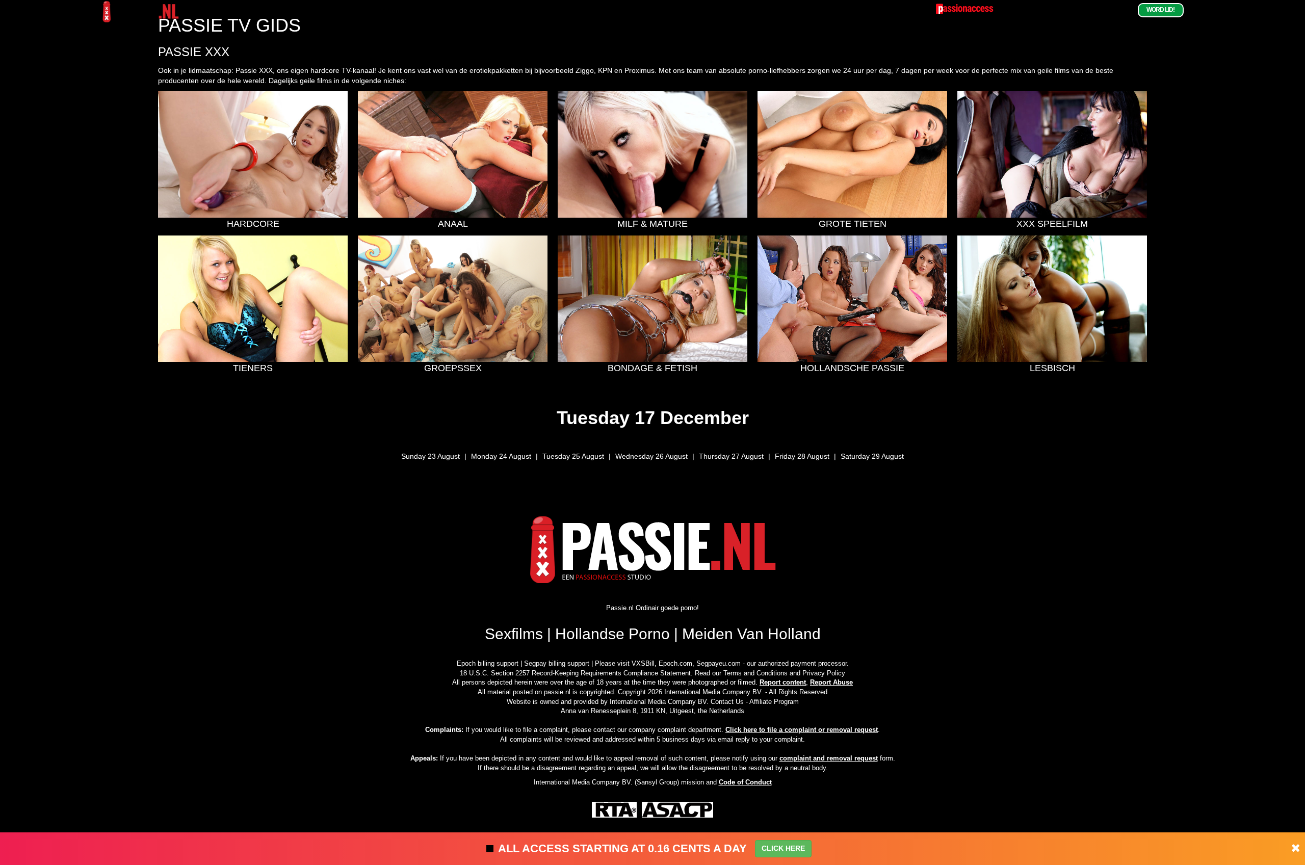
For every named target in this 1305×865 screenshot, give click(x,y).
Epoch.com (675, 663)
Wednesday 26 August (651, 456)
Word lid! (1160, 9)
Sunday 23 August (430, 456)
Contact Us (727, 701)
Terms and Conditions (755, 673)
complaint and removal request (828, 758)
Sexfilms (514, 633)
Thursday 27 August (731, 456)
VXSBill (643, 663)
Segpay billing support (556, 663)
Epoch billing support (487, 663)
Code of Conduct (745, 782)
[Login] (1194, 10)
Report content (783, 682)
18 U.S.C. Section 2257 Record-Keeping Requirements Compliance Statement (575, 673)
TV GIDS (1120, 9)
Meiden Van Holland (751, 633)
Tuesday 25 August (573, 456)
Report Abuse (831, 682)
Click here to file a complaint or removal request (801, 729)
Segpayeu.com (718, 663)
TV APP (1089, 9)
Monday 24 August (501, 456)
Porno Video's (1047, 9)
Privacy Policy (823, 673)
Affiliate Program (774, 701)
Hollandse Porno (612, 633)
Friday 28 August (802, 456)
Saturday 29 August (872, 456)
